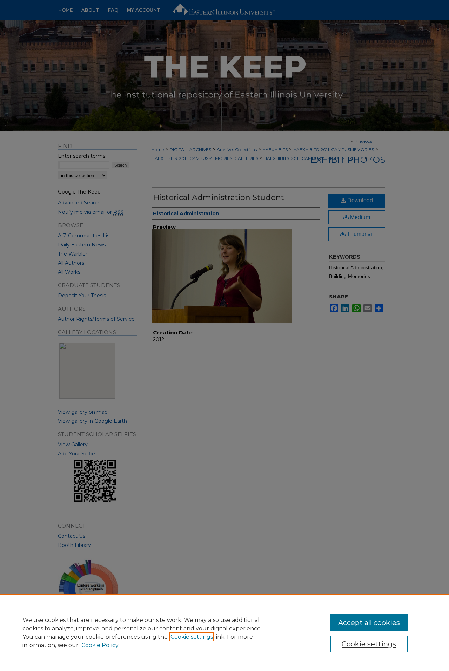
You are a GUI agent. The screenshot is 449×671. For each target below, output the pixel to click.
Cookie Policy (100, 645)
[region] (224, 632)
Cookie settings (191, 636)
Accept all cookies (369, 622)
